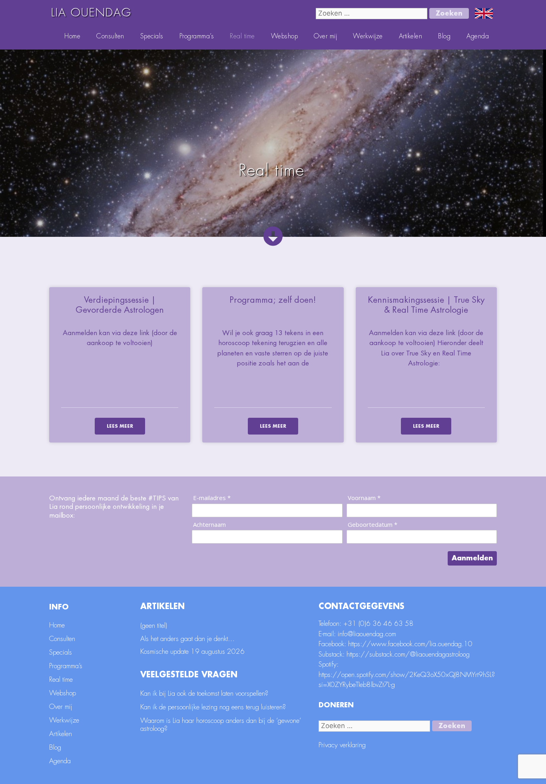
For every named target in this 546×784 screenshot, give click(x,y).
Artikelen (410, 36)
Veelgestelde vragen (188, 675)
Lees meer (120, 426)
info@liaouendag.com (367, 634)
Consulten (110, 36)
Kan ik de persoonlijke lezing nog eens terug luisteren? (213, 707)
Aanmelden (472, 558)
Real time (242, 36)
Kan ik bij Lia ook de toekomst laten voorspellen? (204, 693)
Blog (444, 36)
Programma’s (196, 36)
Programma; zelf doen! (272, 300)
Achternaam (209, 524)
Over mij (325, 36)
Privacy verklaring (342, 745)
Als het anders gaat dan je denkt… (187, 638)
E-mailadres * (212, 498)
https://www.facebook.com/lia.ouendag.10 (410, 644)
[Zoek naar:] (372, 13)
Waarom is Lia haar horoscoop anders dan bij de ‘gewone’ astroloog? (220, 724)
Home (72, 36)
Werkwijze (368, 36)
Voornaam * (364, 498)
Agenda (477, 36)
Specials (151, 36)
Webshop (284, 36)
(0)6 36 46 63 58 (386, 623)
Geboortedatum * (372, 524)
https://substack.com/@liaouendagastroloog (408, 654)
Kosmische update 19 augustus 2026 (192, 651)
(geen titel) (153, 625)
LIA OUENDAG (91, 12)
